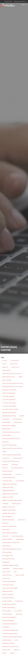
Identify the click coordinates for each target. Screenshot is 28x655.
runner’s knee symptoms (9, 581)
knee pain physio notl (17, 467)
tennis (16, 640)
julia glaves (5, 464)
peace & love (21, 519)
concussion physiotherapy (9, 406)
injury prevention (17, 458)
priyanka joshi (6, 562)
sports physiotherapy (8, 620)
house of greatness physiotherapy (11, 454)
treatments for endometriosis (10, 646)
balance (20, 376)
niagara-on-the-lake (7, 497)
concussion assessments (9, 399)
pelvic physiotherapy (17, 536)
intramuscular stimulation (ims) (10, 461)
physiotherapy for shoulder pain (11, 542)
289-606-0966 (8, 1)
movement (18, 474)
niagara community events (9, 484)
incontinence (5, 458)
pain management (7, 516)
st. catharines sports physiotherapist (12, 636)
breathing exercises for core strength (12, 386)
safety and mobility (7, 591)
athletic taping (6, 370)
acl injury (4, 360)
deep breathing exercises (9, 412)
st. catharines (5, 627)
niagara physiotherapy (8, 490)
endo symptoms (17, 419)
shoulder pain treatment (9, 604)
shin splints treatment (8, 597)
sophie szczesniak (7, 614)
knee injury (15, 464)
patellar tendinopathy (8, 519)
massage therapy (7, 474)
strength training (6, 640)
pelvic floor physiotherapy (9, 526)
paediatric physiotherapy (9, 510)
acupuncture (13, 363)
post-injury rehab (7, 552)
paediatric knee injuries (8, 506)
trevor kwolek (6, 649)
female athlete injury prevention (11, 432)
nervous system (20, 480)
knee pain (5, 467)
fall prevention (18, 422)
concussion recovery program (10, 409)
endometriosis (6, 422)
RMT (15, 571)
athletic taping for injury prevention (11, 373)
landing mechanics (7, 471)
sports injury (19, 614)
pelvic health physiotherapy (9, 532)
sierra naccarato (6, 610)
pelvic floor (5, 523)
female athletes (6, 435)
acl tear (4, 363)
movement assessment (8, 477)
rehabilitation (5, 568)
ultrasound (16, 649)
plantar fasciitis (6, 545)
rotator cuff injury (7, 575)
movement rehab (7, 480)
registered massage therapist (10, 565)
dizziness (22, 415)
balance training (6, 380)
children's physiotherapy (8, 393)
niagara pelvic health (7, 487)
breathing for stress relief (9, 389)
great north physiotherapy (9, 445)
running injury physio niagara (10, 588)
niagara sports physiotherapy (10, 493)
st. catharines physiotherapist (10, 630)
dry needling (5, 419)
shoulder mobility (7, 601)
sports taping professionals (9, 623)
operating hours (16, 503)
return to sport (6, 571)
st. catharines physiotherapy (9, 633)
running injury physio (7, 584)
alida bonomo (15, 367)
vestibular (12, 653)
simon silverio (18, 610)
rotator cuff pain (19, 575)
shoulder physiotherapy (8, 607)
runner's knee (6, 578)
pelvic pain (5, 536)
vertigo (4, 653)
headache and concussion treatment (12, 448)
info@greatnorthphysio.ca (20, 1)
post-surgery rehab (7, 555)
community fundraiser (8, 396)
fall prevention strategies (9, 425)
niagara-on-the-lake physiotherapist (12, 500)
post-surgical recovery (8, 558)
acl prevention (15, 360)
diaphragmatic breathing (9, 415)
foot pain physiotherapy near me (11, 438)
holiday (4, 451)
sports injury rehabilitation (9, 617)
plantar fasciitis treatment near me (11, 549)
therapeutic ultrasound (8, 643)
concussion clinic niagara (9, 402)
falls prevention (6, 428)
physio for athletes (7, 539)
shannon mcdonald (7, 594)
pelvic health (5, 529)
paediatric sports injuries (8, 513)
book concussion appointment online (12, 383)
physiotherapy (20, 539)
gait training (5, 441)
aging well (5, 367)
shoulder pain (19, 601)
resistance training (18, 568)
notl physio (5, 503)
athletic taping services (8, 376)
